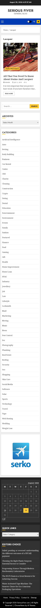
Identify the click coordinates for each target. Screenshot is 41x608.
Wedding (6, 423)
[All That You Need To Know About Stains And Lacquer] (20, 57)
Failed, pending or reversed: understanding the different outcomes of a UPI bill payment (20, 553)
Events (5, 223)
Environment (7, 218)
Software (6, 389)
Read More (9, 94)
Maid (4, 311)
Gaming (5, 252)
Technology (7, 404)
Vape (4, 413)
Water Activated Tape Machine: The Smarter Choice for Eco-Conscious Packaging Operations (17, 586)
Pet (3, 340)
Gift (3, 257)
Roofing (5, 360)
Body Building (8, 154)
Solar (4, 394)
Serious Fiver (20, 10)
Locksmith (6, 306)
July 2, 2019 (18, 82)
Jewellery (6, 286)
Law (4, 296)
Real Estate (6, 355)
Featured (6, 237)
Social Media (7, 384)
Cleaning (6, 184)
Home (5, 597)
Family (5, 228)
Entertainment (8, 213)
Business (5, 159)
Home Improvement (12, 68)
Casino (5, 169)
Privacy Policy (14, 597)
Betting (5, 149)
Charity (5, 179)
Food (4, 247)
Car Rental (6, 164)
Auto (4, 144)
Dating (5, 198)
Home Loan (7, 272)
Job (3, 291)
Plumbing (6, 350)
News (4, 330)
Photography (7, 345)
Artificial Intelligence (11, 139)
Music (4, 325)
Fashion (5, 232)
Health (5, 262)
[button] (2, 22)
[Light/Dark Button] (29, 22)
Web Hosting (7, 418)
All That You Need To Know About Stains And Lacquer (18, 78)
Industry (5, 281)
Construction (7, 188)
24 (5, 510)
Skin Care (6, 379)
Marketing (6, 316)
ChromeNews (19, 605)
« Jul (3, 519)
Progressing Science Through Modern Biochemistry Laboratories (18, 570)
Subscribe (38, 21)
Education (6, 208)
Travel (5, 409)
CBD (4, 174)
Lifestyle (5, 301)
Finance (5, 242)
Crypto (5, 193)
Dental (5, 203)
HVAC (4, 276)
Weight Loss (7, 428)
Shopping (6, 374)
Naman (7, 82)
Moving (5, 320)
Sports (5, 399)
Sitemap (34, 597)
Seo (3, 369)
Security (5, 364)
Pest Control (7, 335)
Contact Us (25, 597)
